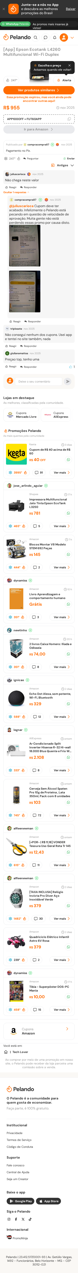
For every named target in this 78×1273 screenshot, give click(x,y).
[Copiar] (69, 118)
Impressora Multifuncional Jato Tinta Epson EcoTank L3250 (48, 503)
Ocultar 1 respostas (14, 192)
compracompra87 (38, 144)
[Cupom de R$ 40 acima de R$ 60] (16, 463)
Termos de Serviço (19, 1140)
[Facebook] (17, 1220)
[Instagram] (10, 1220)
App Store (51, 1201)
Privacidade (14, 1133)
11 (38, 865)
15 (39, 1010)
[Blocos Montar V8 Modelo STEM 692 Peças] (16, 558)
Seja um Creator (17, 1179)
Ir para (36, 129)
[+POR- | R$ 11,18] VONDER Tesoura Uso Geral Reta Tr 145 (50, 844)
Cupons (28, 1031)
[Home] (5, 1051)
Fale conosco (15, 1165)
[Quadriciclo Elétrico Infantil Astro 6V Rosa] (16, 951)
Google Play (23, 1201)
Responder (30, 187)
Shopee (33, 494)
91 (41, 472)
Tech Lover (20, 1052)
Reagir (12, 187)
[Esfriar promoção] (5, 158)
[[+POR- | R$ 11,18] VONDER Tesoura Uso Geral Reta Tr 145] (16, 856)
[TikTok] (31, 1220)
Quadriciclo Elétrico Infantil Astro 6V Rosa (49, 939)
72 (39, 815)
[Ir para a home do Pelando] (17, 37)
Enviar (71, 158)
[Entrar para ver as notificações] (55, 37)
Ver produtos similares (36, 90)
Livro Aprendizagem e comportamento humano (47, 596)
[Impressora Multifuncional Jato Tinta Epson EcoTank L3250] (16, 515)
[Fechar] (4, 9)
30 (41, 918)
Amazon (34, 539)
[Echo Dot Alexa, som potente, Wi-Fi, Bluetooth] (16, 707)
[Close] (69, 65)
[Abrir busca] (35, 37)
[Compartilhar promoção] (68, 459)
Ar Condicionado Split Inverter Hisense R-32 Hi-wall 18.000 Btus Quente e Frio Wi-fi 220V (50, 749)
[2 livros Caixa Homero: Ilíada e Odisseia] (16, 658)
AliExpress (35, 738)
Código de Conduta (20, 1147)
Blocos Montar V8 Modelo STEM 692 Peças (47, 546)
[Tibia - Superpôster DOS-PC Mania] (16, 1000)
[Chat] (45, 37)
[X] (24, 1220)
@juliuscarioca (21, 206)
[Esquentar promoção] (18, 158)
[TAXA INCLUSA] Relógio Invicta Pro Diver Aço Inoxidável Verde (46, 895)
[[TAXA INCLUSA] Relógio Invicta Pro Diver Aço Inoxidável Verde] (16, 907)
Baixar (71, 9)
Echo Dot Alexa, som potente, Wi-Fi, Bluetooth (50, 695)
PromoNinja (20, 1238)
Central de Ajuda (18, 1172)
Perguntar (32, 158)
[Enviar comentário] (67, 381)
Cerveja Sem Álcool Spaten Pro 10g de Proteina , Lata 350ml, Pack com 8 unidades (49, 792)
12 (39, 717)
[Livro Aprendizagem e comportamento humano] (16, 608)
